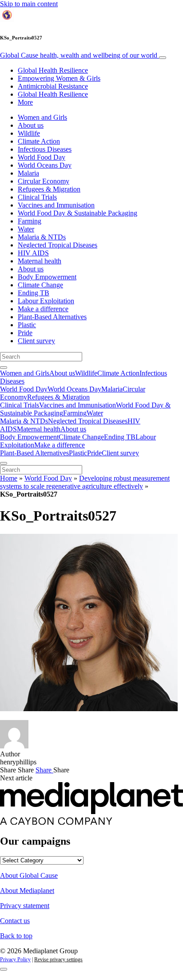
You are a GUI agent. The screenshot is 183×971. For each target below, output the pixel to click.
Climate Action (39, 141)
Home (8, 478)
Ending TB (33, 293)
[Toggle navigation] (162, 57)
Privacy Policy (15, 959)
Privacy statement (24, 905)
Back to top (16, 936)
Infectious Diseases (45, 149)
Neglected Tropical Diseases (57, 245)
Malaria (28, 173)
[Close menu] (3, 463)
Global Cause (78, 55)
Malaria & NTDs (42, 237)
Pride (25, 333)
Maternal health (39, 261)
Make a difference (43, 309)
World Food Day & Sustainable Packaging (77, 213)
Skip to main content (29, 4)
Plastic (27, 325)
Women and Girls (42, 117)
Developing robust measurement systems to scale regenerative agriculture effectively (85, 482)
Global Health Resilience (53, 70)
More (25, 102)
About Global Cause (29, 875)
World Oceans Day (45, 165)
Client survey (36, 341)
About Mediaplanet (27, 890)
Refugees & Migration (49, 189)
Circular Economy (43, 181)
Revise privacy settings (58, 959)
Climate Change (40, 285)
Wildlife (29, 133)
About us (31, 125)
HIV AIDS (33, 253)
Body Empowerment (47, 277)
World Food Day (41, 157)
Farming (29, 221)
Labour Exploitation (46, 301)
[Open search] (3, 367)
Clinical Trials (37, 197)
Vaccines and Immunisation (56, 205)
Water (26, 229)
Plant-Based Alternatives (52, 317)
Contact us (15, 920)
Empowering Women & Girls (59, 78)
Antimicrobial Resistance (53, 86)
